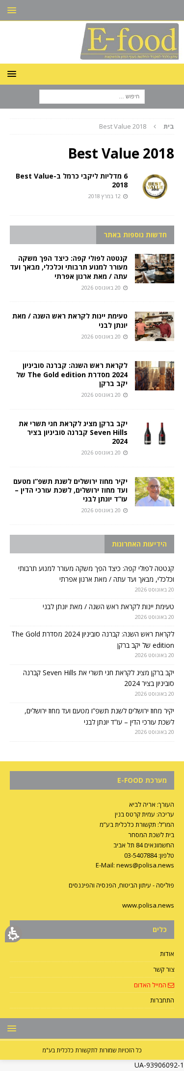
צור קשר (163, 969)
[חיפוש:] (92, 95)
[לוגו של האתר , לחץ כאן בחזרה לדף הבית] (92, 57)
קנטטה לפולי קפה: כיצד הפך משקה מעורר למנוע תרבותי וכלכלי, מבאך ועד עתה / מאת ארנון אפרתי (69, 266)
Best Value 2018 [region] (136, 126)
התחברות (162, 1000)
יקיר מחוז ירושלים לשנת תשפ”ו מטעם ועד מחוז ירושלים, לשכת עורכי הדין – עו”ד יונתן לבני (70, 490)
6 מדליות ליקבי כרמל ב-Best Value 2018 (72, 180)
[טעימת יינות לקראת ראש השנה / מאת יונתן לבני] (154, 326)
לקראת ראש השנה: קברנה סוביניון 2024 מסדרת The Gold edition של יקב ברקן (72, 374)
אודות (167, 953)
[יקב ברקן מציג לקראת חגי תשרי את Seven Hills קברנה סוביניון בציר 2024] (154, 434)
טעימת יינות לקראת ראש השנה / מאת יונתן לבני (70, 320)
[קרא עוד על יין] (154, 186)
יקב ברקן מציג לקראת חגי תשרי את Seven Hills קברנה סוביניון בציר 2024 (73, 432)
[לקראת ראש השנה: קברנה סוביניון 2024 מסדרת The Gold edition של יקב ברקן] (154, 375)
